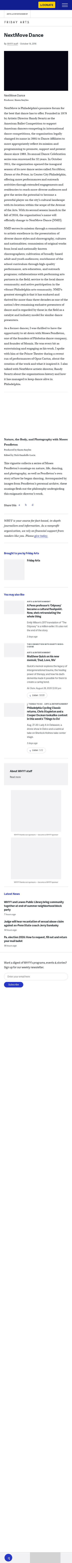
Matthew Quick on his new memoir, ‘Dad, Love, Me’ (43, 658)
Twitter (26, 504)
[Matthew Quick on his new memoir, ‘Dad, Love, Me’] (14, 651)
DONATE (47, 5)
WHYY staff (12, 43)
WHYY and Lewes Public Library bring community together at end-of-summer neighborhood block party (34, 905)
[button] (8, 1558)
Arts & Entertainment (17, 14)
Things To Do (35, 704)
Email (32, 504)
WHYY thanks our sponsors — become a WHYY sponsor (36, 834)
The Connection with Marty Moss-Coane (45, 645)
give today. (41, 536)
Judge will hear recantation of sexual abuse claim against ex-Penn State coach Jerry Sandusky (34, 923)
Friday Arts (33, 560)
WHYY (12, 5)
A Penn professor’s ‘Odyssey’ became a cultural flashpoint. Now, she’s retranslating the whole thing (44, 610)
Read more (15, 776)
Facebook (19, 504)
